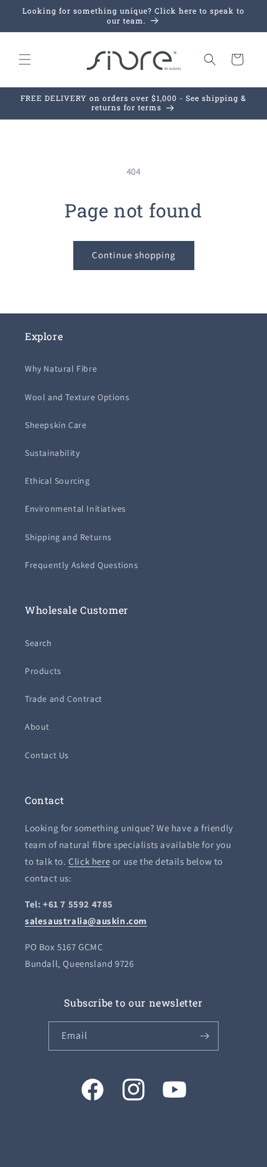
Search (38, 643)
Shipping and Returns (68, 537)
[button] (24, 59)
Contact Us (47, 755)
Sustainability (52, 452)
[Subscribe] (204, 1036)
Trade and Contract (63, 698)
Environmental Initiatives (75, 508)
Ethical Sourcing (57, 480)
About (37, 726)
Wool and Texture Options (77, 397)
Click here (89, 861)
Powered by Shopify (188, 1156)
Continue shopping (134, 255)
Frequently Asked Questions (81, 564)
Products (43, 670)
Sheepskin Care (55, 425)
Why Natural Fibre (61, 368)
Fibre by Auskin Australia (114, 1156)
